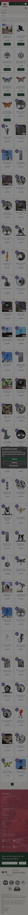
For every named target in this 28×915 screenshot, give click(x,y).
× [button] (25, 448)
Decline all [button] (14, 462)
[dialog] (14, 457)
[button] (14, 466)
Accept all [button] (14, 459)
